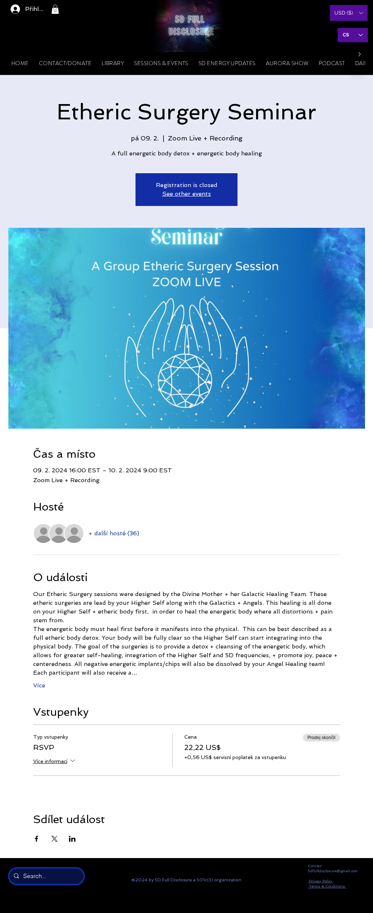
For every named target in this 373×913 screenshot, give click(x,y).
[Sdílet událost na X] (54, 839)
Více (39, 685)
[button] (55, 9)
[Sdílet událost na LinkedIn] (72, 839)
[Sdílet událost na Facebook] (36, 839)
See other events (186, 193)
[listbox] (349, 13)
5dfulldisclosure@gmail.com (333, 871)
